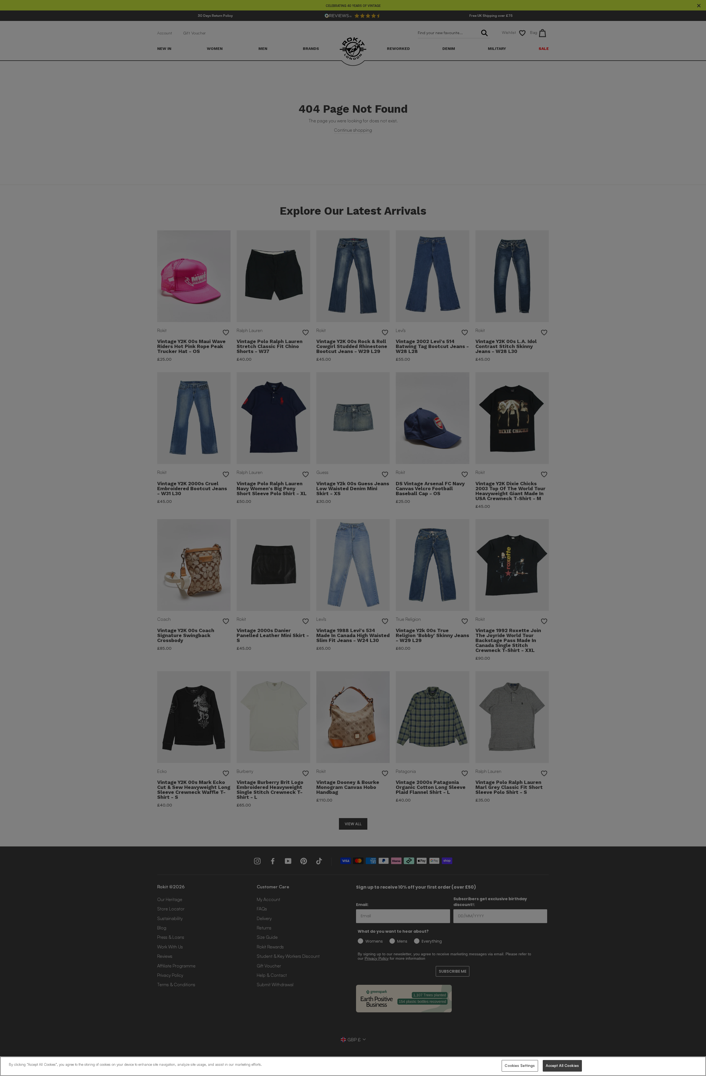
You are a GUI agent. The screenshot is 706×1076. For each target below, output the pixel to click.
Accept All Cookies (562, 1065)
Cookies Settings (520, 1065)
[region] (353, 1066)
